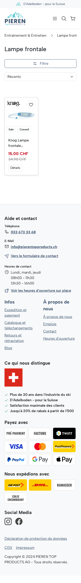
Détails (15, 168)
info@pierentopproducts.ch (34, 246)
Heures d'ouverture (59, 338)
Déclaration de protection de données (35, 538)
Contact (49, 331)
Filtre (44, 63)
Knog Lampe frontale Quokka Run (18, 143)
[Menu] (54, 18)
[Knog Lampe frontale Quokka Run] (21, 116)
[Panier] (72, 18)
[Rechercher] (64, 18)
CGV (8, 547)
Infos (9, 302)
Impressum (25, 547)
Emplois (49, 324)
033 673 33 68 (23, 232)
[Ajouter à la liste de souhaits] (31, 104)
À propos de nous (57, 317)
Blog (8, 348)
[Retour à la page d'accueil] (15, 18)
